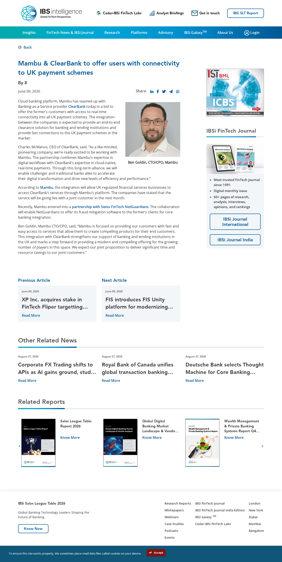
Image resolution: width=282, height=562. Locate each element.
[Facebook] (158, 91)
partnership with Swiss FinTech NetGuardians (110, 206)
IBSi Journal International (235, 221)
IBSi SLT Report (245, 13)
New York (256, 510)
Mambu (46, 187)
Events (170, 537)
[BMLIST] (235, 92)
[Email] (171, 91)
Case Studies (174, 524)
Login (254, 32)
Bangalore (256, 531)
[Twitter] (164, 91)
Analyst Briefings (170, 13)
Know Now (33, 529)
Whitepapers (174, 510)
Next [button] (262, 446)
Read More (31, 315)
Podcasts (171, 531)
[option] (59, 446)
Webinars (172, 517)
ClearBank (76, 106)
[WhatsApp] (177, 91)
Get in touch (209, 13)
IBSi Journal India (235, 239)
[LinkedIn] (151, 91)
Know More (70, 437)
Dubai (253, 517)
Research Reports (178, 503)
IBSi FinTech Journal (210, 503)
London (254, 503)
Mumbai (255, 524)
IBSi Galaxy (195, 32)
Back (28, 47)
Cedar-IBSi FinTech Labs (122, 13)
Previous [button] (19, 446)
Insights (29, 32)
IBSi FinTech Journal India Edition (220, 510)
